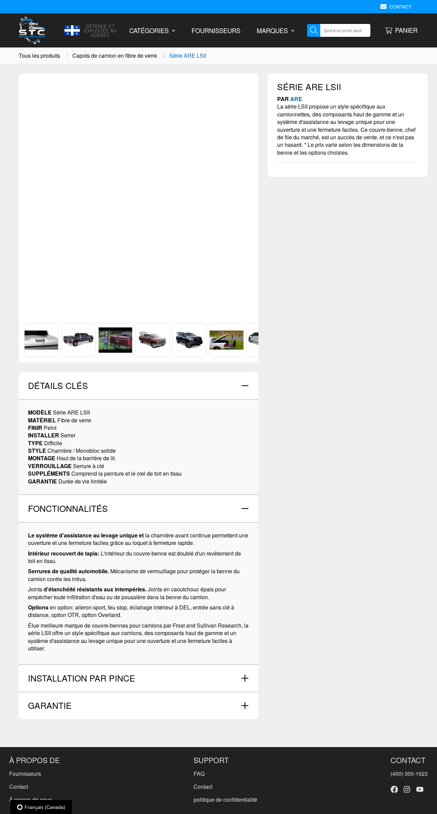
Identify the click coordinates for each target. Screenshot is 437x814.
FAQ (199, 773)
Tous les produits (39, 55)
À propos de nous (30, 799)
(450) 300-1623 (409, 773)
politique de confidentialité (225, 799)
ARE (296, 99)
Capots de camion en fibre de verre (114, 55)
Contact (18, 786)
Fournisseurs (25, 773)
